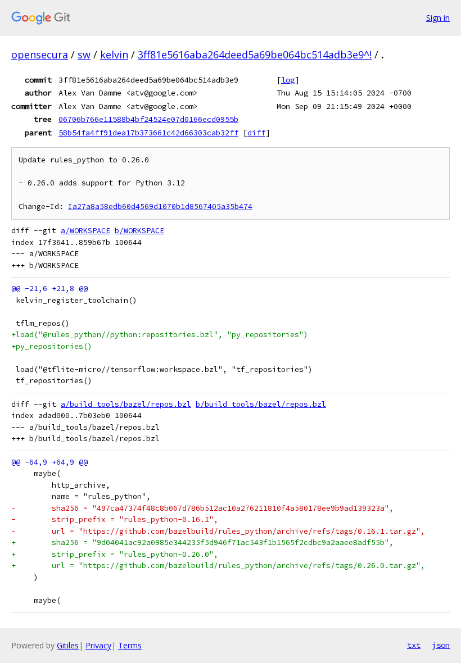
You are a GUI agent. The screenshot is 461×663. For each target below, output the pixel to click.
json (441, 645)
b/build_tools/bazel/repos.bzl (261, 404)
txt (414, 645)
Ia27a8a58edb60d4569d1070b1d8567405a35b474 (160, 206)
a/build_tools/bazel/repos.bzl (126, 404)
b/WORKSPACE (139, 230)
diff (256, 133)
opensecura (39, 54)
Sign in (438, 17)
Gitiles (68, 645)
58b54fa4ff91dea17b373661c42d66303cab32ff (148, 133)
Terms (130, 645)
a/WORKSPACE (85, 230)
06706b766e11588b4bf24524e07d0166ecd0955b (148, 119)
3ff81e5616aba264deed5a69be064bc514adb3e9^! (255, 54)
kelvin (114, 54)
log (288, 80)
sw (84, 54)
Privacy (98, 645)
